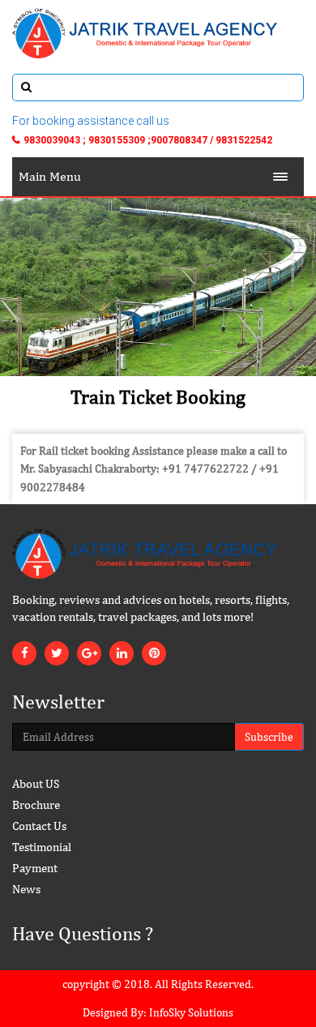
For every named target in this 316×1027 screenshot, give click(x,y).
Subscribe (269, 736)
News (26, 889)
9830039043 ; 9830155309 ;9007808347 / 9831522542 (147, 140)
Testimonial (41, 847)
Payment (35, 868)
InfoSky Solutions (191, 1012)
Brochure (36, 804)
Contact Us (39, 825)
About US (35, 783)
